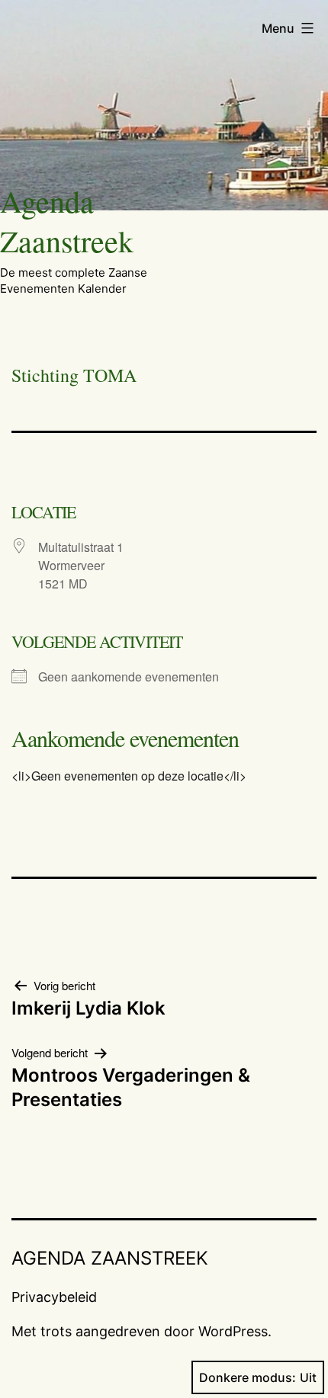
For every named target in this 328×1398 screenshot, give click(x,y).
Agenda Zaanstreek (66, 221)
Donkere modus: (247, 1377)
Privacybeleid (54, 1297)
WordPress (233, 1331)
